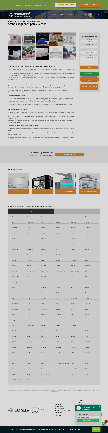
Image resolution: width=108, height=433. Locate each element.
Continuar (96, 429)
